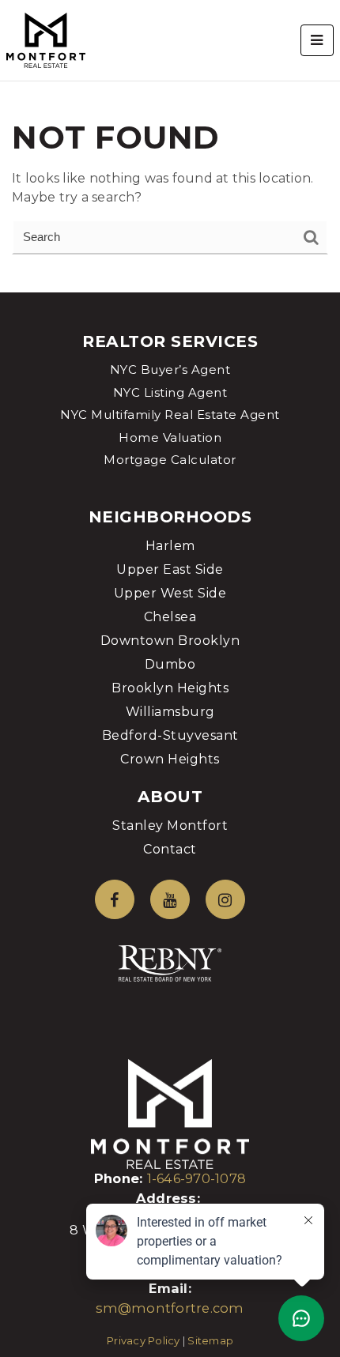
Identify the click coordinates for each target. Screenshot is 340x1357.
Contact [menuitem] (170, 849)
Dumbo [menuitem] (170, 664)
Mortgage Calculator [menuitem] (170, 459)
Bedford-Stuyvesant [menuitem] (170, 735)
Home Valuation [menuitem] (170, 437)
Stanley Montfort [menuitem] (170, 825)
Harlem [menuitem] (170, 545)
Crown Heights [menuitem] (170, 759)
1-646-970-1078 (197, 1178)
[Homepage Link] (45, 39)
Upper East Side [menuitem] (170, 569)
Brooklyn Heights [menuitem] (170, 687)
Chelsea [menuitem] (170, 616)
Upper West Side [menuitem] (170, 593)
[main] (170, 146)
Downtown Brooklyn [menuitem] (170, 640)
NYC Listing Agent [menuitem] (170, 392)
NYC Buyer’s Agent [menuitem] (170, 369)
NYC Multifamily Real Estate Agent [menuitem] (170, 414)
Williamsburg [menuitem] (170, 711)
